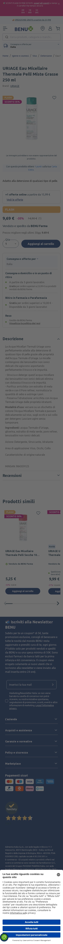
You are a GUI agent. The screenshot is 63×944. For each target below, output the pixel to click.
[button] (4, 937)
